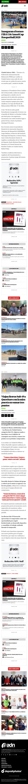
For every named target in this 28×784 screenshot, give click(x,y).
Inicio (2, 10)
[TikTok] (12, 755)
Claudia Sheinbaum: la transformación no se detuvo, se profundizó (13, 273)
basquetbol (9, 202)
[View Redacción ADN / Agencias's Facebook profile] (9, 177)
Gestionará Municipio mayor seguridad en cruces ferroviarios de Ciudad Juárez (13, 319)
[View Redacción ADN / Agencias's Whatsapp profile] (15, 177)
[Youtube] (16, 755)
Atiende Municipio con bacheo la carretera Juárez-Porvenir (13, 364)
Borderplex (4, 317)
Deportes (5, 10)
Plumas (4, 253)
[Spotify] (10, 755)
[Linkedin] (5, 755)
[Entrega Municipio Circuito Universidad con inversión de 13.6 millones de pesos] (14, 330)
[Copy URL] (12, 47)
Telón (3, 246)
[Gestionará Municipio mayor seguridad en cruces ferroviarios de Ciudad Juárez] (14, 308)
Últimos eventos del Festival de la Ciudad (12, 247)
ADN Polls (4, 227)
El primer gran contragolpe (9, 284)
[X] (9, 47)
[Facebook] (5, 47)
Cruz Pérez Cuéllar (17, 202)
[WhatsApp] (2, 47)
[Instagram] (3, 755)
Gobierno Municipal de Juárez (7, 203)
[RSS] (7, 755)
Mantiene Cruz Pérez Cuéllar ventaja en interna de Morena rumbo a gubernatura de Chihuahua (13, 229)
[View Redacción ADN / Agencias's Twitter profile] (12, 177)
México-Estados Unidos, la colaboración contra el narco (12, 255)
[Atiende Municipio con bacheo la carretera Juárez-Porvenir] (14, 352)
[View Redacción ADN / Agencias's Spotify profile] (18, 177)
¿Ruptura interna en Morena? (9, 279)
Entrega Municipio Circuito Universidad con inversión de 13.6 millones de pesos (12, 341)
